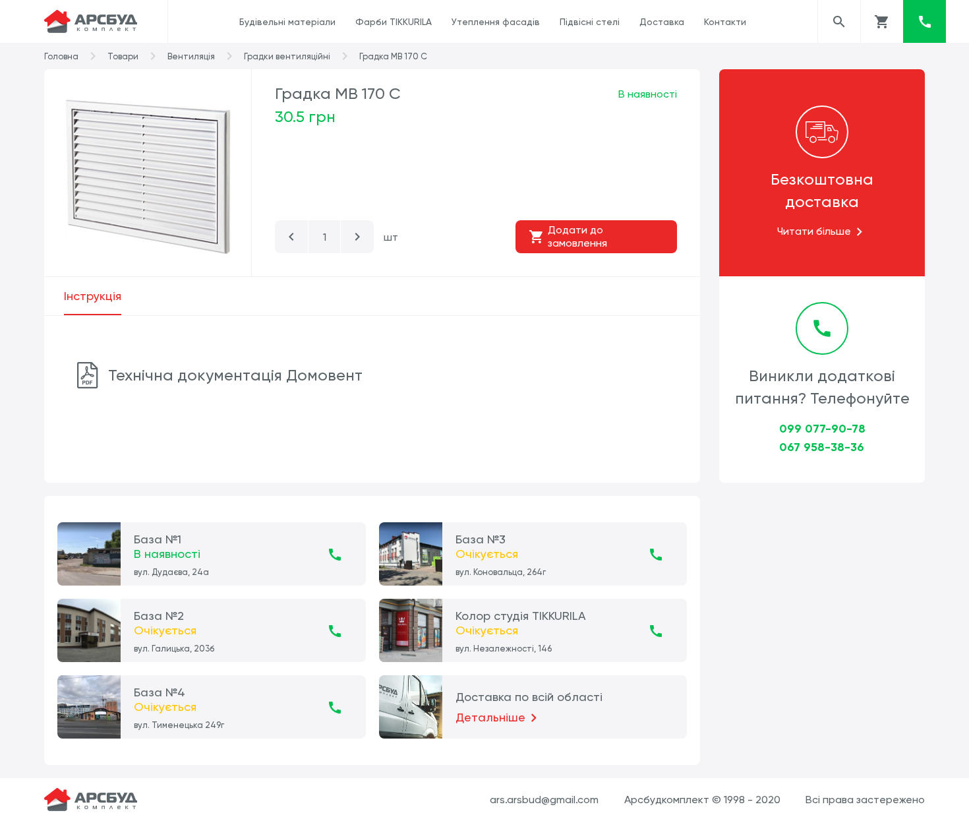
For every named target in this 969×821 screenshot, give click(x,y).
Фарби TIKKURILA (393, 21)
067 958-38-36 (821, 447)
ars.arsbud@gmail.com (544, 799)
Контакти (725, 21)
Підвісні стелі (590, 21)
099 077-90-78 (822, 428)
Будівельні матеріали (287, 21)
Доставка (661, 21)
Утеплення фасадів (496, 21)
